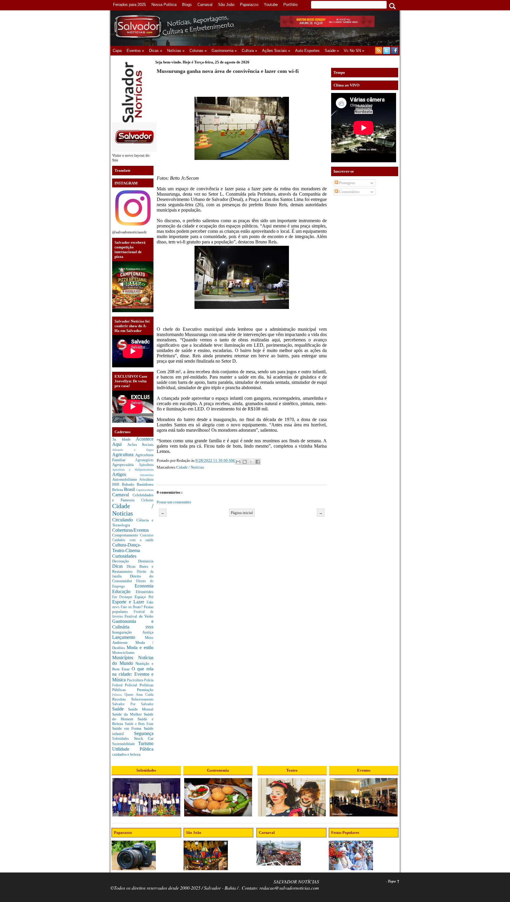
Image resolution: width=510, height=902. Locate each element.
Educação (124, 591)
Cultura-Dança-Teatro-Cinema (126, 547)
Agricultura (123, 454)
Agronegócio (144, 460)
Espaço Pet (144, 597)
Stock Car (144, 738)
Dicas (119, 566)
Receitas (121, 699)
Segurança (143, 733)
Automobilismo (125, 479)
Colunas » (198, 50)
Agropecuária (125, 464)
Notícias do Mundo (132, 660)
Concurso (146, 535)
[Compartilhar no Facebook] (258, 462)
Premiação (145, 689)
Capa (117, 50)
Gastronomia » (224, 50)
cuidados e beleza (126, 754)
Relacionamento (142, 699)
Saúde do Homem (132, 716)
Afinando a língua (132, 449)
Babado (129, 484)
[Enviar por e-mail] (238, 462)
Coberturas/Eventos (130, 530)
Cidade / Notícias (190, 467)
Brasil (130, 489)
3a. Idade (124, 439)
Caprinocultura (144, 490)
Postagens (346, 183)
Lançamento (128, 637)
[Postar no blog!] (245, 462)
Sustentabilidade (125, 744)
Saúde (120, 708)
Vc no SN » (354, 50)
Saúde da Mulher (128, 714)
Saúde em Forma (128, 728)
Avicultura (146, 480)
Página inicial (242, 512)
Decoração (125, 561)
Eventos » (135, 50)
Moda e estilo (140, 647)
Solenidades (123, 739)
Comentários (348, 191)
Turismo (145, 743)
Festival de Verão (139, 616)
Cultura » (249, 50)
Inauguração (127, 632)
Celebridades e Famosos (132, 497)
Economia (144, 585)
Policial (132, 685)
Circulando (124, 519)
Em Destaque (123, 597)
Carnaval (122, 494)
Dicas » (155, 50)
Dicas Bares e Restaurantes (132, 569)
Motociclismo (123, 652)
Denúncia (145, 561)
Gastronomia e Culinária (132, 624)
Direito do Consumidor (132, 578)
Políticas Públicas (132, 687)
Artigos (126, 474)
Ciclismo (147, 500)
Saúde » (332, 50)
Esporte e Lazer (129, 601)
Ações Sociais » (276, 50)
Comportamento (126, 535)
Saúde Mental (140, 709)
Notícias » (175, 50)
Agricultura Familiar (132, 457)
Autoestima (146, 475)
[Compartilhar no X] (251, 462)
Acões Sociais (140, 444)
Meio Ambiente (132, 640)
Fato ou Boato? (132, 607)
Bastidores (145, 484)
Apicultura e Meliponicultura (132, 469)
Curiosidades (124, 556)
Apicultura (146, 465)
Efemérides (144, 592)
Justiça (148, 632)
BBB (117, 485)
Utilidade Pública (132, 749)
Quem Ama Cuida (139, 695)
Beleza (118, 489)
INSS (149, 627)
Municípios (125, 657)
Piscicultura (135, 680)
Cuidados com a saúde (132, 540)
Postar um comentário (174, 502)
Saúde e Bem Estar (139, 724)
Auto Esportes (307, 50)
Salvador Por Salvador (132, 704)
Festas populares (132, 609)
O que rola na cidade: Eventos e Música (132, 674)
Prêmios (118, 694)
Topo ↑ (394, 881)
